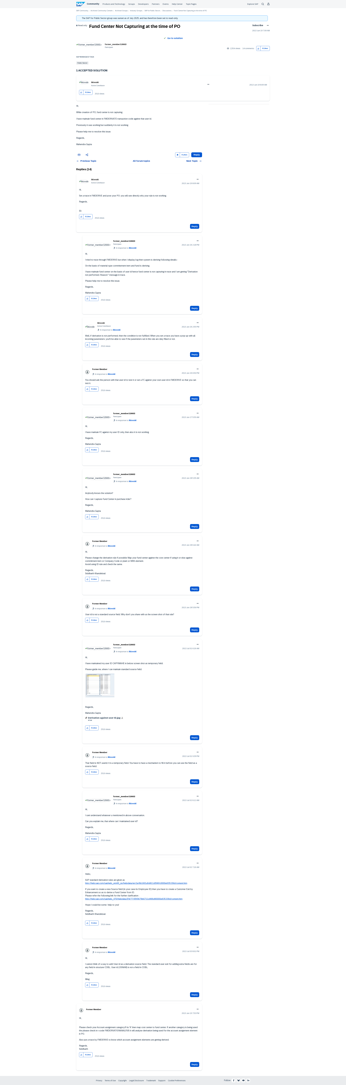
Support (162, 1080)
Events (166, 4)
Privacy (99, 1080)
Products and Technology (114, 4)
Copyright (122, 1080)
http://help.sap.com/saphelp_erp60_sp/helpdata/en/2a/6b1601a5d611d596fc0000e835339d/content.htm (136, 883)
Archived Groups (121, 11)
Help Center (177, 4)
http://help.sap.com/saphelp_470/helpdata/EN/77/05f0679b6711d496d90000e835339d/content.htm (133, 899)
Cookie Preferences (177, 1080)
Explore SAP (252, 4)
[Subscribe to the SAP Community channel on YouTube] (243, 1080)
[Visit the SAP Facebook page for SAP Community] (234, 1080)
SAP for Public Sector (152, 11)
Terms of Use (110, 1080)
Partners (155, 4)
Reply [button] (197, 155)
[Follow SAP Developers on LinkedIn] (248, 1080)
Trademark (151, 1080)
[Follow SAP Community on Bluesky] (238, 1080)
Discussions (166, 11)
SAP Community (82, 11)
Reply (195, 226)
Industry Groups (136, 11)
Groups (131, 4)
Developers (143, 4)
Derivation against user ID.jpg (104, 718)
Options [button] (267, 25)
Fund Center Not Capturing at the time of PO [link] (190, 11)
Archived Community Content (102, 11)
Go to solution (175, 38)
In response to (126, 248)
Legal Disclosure (136, 1080)
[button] (258, 48)
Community (93, 4)
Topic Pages (191, 4)
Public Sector (82, 63)
